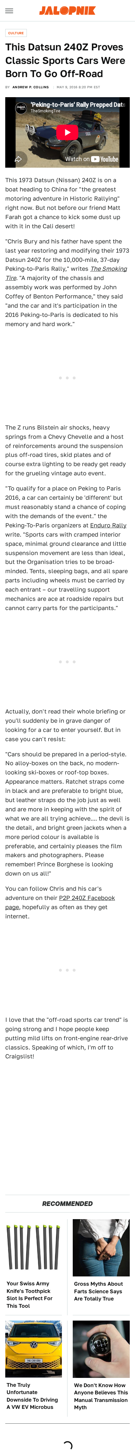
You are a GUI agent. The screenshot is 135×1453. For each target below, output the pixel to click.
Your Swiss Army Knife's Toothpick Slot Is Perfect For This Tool (29, 1294)
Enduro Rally (108, 525)
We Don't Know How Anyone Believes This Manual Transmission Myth (101, 1396)
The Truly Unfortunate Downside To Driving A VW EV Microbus (32, 1396)
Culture (16, 33)
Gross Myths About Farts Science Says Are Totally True (98, 1291)
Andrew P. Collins (30, 87)
